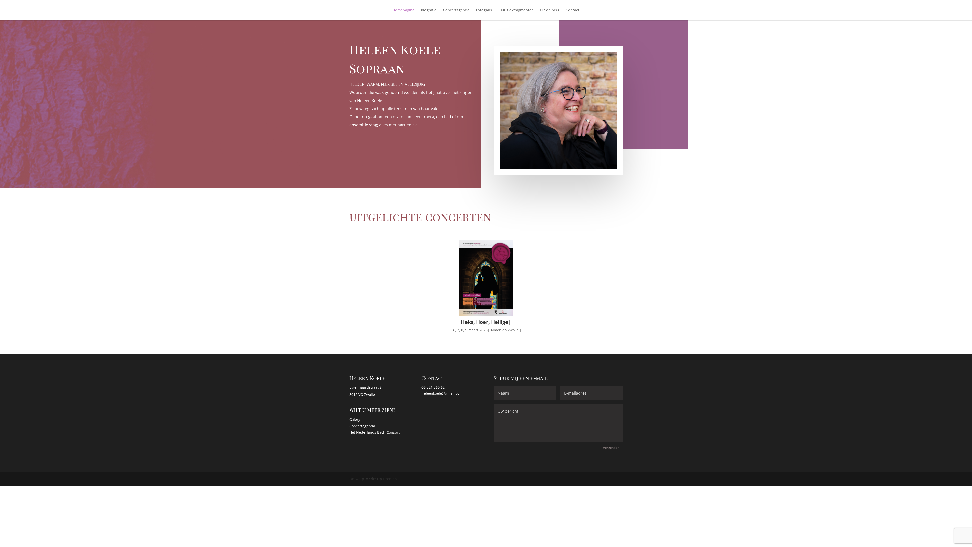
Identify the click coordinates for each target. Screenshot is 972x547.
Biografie (428, 10)
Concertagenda (456, 10)
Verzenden (611, 447)
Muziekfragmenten (517, 10)
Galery (354, 419)
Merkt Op (374, 478)
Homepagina (403, 10)
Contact (572, 10)
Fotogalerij (485, 10)
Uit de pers (549, 10)
